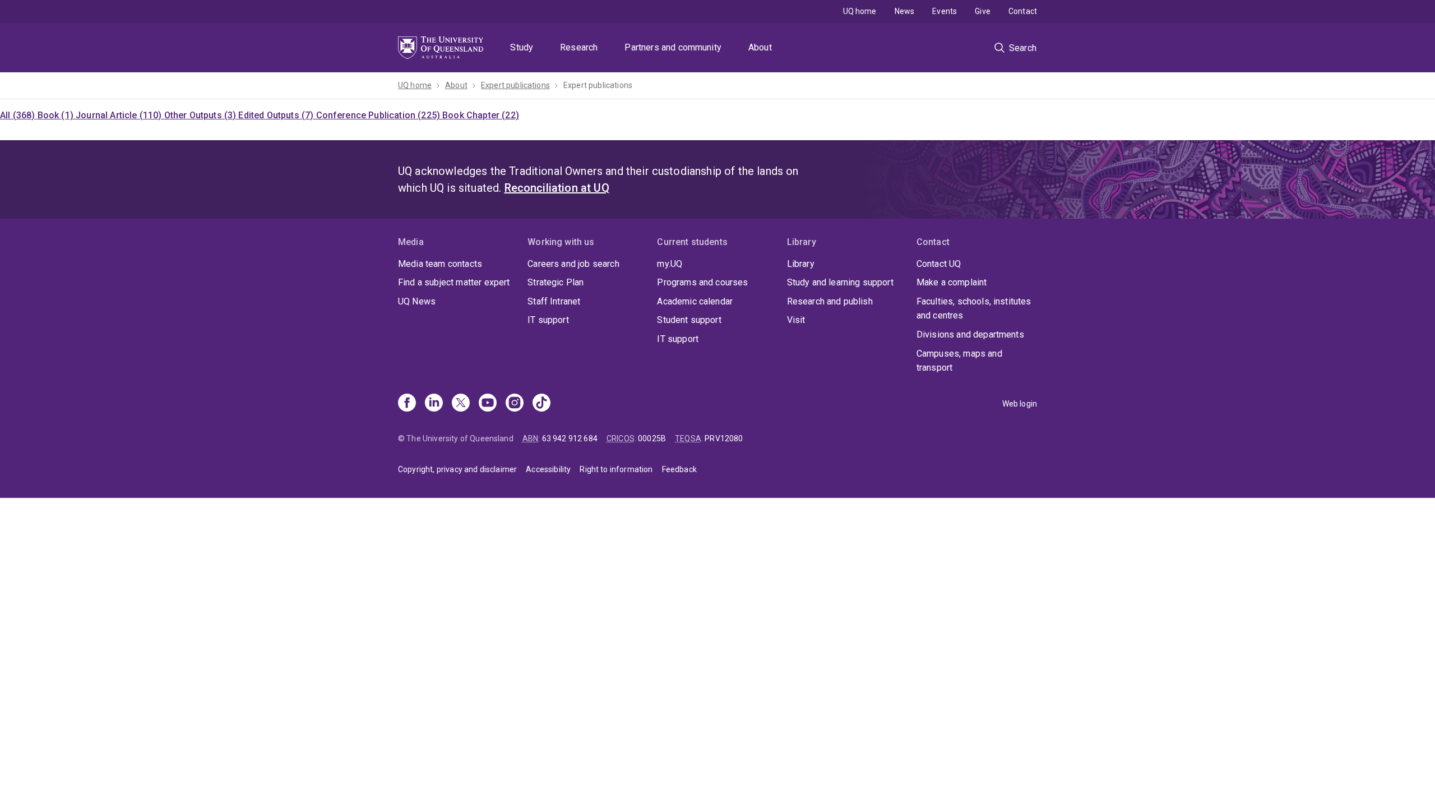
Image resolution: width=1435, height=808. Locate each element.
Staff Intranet (553, 301)
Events (944, 11)
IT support (548, 320)
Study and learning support (840, 282)
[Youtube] (488, 404)
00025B (652, 438)
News (905, 11)
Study (521, 47)
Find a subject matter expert (454, 282)
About (760, 47)
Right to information (616, 469)
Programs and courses (702, 282)
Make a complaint (951, 282)
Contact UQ (938, 263)
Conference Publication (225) (379, 115)
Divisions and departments (970, 334)
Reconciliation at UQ (556, 188)
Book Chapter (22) (480, 115)
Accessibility (548, 469)
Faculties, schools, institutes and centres (973, 308)
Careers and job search (573, 263)
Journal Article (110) (120, 115)
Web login (1019, 403)
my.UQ (669, 263)
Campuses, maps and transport (959, 360)
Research (579, 47)
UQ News (417, 301)
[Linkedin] (434, 404)
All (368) (19, 115)
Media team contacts (440, 263)
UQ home (860, 11)
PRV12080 (724, 438)
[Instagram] (515, 404)
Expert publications (515, 85)
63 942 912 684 (570, 438)
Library (800, 263)
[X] (461, 404)
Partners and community (672, 47)
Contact (1022, 11)
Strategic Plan (555, 282)
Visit (796, 320)
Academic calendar (695, 301)
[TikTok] (541, 404)
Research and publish (830, 301)
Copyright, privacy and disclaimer (457, 469)
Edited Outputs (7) (277, 115)
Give (982, 11)
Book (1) (57, 115)
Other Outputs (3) (201, 115)
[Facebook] (407, 404)
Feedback (679, 469)
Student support (689, 320)
